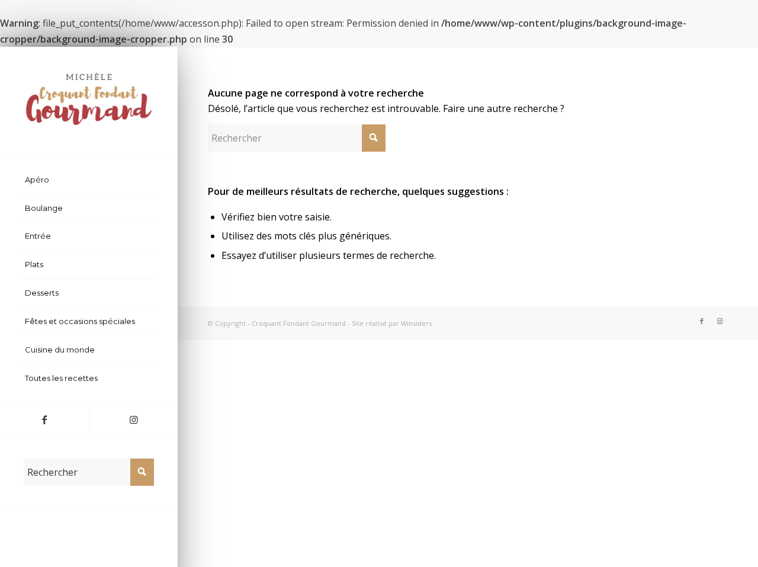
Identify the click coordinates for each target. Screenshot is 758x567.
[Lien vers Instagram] (133, 419)
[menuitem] (89, 180)
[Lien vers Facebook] (44, 419)
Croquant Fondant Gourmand (299, 323)
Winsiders (416, 323)
